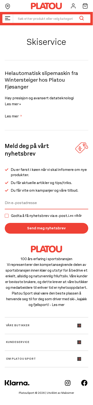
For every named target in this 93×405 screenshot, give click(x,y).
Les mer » (13, 104)
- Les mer (57, 304)
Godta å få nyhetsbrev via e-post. (46, 215)
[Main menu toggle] (7, 18)
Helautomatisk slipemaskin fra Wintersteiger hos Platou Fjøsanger (41, 80)
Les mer (12, 116)
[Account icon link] (73, 6)
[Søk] (81, 18)
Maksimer (67, 393)
